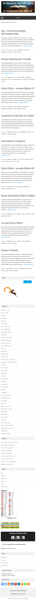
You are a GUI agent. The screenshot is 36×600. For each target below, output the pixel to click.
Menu (18, 17)
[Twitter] (5, 584)
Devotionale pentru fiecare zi (8, 445)
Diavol (2, 348)
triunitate (15, 270)
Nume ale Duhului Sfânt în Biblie (18, 195)
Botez (2, 321)
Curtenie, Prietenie (5, 340)
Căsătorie (3, 323)
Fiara (8, 79)
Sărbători (3, 417)
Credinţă (3, 334)
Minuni (2, 376)
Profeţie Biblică (4, 397)
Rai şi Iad (3, 400)
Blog (2, 473)
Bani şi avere (4, 312)
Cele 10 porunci (4, 326)
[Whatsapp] (25, 584)
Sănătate (3, 414)
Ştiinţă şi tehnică (5, 422)
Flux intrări (3, 560)
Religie (2, 403)
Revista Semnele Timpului (7, 458)
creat (22, 159)
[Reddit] (9, 584)
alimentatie (23, 132)
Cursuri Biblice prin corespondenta (9, 442)
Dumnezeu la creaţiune (13, 141)
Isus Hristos (9, 50)
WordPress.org (4, 565)
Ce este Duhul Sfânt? (12, 223)
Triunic (3, 81)
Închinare (3, 365)
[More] (28, 584)
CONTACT (3, 475)
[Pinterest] (15, 584)
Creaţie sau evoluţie (11, 159)
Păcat (2, 389)
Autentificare (4, 557)
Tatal (15, 52)
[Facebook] (2, 584)
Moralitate (3, 384)
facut (12, 161)
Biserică (3, 318)
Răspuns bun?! (4, 486)
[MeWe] (18, 584)
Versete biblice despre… (7, 428)
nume (33, 213)
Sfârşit (2, 420)
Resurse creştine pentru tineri (8, 456)
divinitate (19, 106)
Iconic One (9, 598)
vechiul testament (17, 108)
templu (14, 134)
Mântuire (3, 373)
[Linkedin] (12, 584)
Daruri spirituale (5, 343)
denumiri (19, 213)
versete (24, 108)
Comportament (4, 329)
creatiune (27, 159)
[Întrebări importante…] (18, 12)
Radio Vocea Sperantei (6, 450)
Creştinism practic (11, 132)
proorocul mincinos (18, 79)
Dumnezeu (9, 77)
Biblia (23, 77)
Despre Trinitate (9, 250)
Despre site (3, 481)
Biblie (2, 315)
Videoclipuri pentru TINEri (7, 464)
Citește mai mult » (28, 46)
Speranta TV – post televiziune (8, 461)
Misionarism (4, 378)
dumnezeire (4, 108)
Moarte (2, 381)
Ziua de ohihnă (4, 433)
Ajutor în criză (4, 310)
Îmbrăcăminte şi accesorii (7, 359)
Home (2, 484)
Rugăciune (3, 411)
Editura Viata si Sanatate (7, 447)
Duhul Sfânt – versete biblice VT (17, 88)
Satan (24, 79)
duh (22, 186)
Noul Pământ (4, 387)
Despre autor (4, 478)
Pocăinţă (3, 392)
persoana (3, 188)
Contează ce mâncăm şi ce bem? (17, 115)
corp (32, 132)
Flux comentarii (4, 562)
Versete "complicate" (6, 425)
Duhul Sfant (20, 50)
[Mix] (22, 584)
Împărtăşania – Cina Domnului (8, 362)
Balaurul (19, 77)
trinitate (19, 52)
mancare (10, 134)
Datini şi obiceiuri (5, 345)
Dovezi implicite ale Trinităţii (16, 59)
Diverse (2, 351)
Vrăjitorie (3, 430)
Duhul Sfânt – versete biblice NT (18, 168)
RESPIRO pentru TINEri (6, 453)
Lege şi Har (3, 370)
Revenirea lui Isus (5, 406)
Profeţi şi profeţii (5, 395)
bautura (29, 132)
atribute (19, 241)
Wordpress (25, 598)
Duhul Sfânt (9, 106)
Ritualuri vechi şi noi (5, 408)
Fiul (25, 50)
